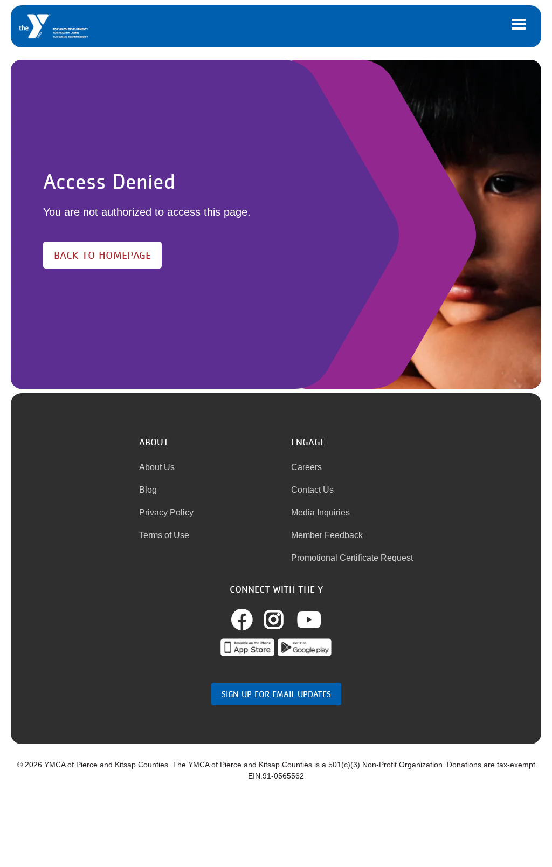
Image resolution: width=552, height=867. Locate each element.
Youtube (309, 619)
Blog (148, 489)
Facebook (254, 619)
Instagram (285, 619)
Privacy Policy (166, 512)
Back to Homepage (102, 255)
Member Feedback (327, 535)
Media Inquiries (320, 512)
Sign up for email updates (276, 694)
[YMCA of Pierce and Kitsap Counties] (54, 26)
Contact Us (312, 489)
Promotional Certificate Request (352, 557)
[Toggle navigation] (518, 24)
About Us (157, 467)
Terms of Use (164, 535)
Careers (306, 467)
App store (247, 647)
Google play (305, 647)
